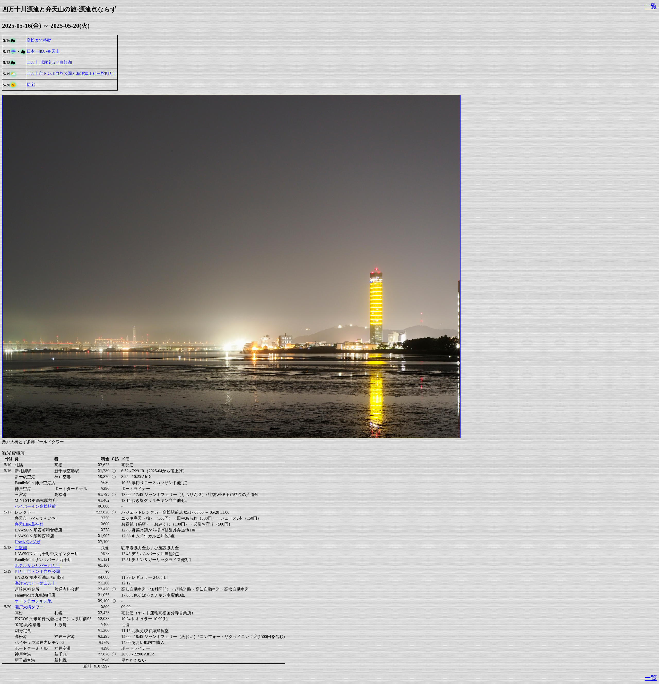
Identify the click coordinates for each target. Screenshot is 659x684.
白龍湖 (21, 548)
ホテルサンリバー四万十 (37, 565)
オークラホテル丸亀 (33, 601)
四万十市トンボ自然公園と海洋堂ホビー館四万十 (72, 73)
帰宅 (31, 84)
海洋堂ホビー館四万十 (35, 583)
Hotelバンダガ (27, 542)
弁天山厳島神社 (29, 524)
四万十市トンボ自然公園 (37, 571)
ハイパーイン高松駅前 (35, 506)
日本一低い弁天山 (43, 51)
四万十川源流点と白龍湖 (49, 62)
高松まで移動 (39, 40)
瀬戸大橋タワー (29, 607)
